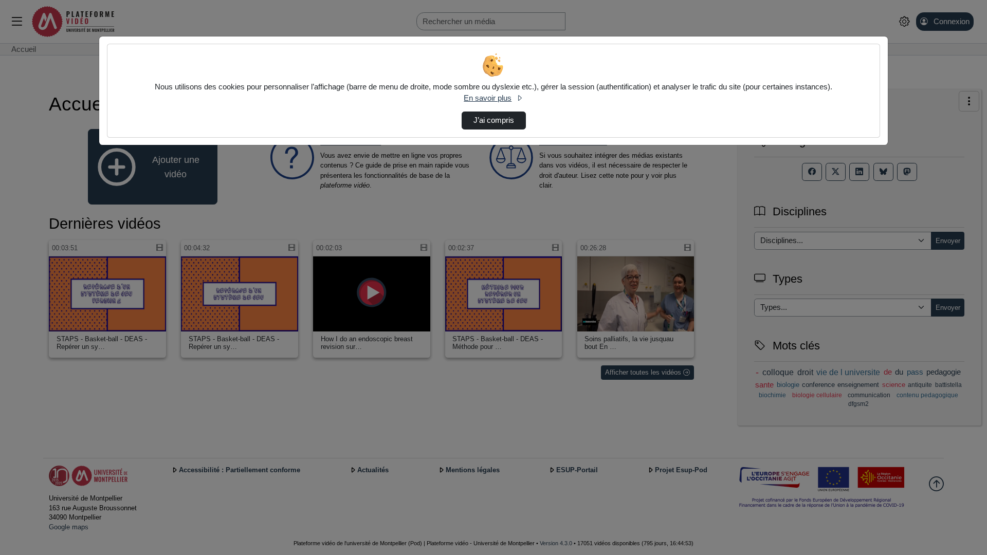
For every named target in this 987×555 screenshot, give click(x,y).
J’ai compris (493, 120)
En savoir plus (487, 98)
